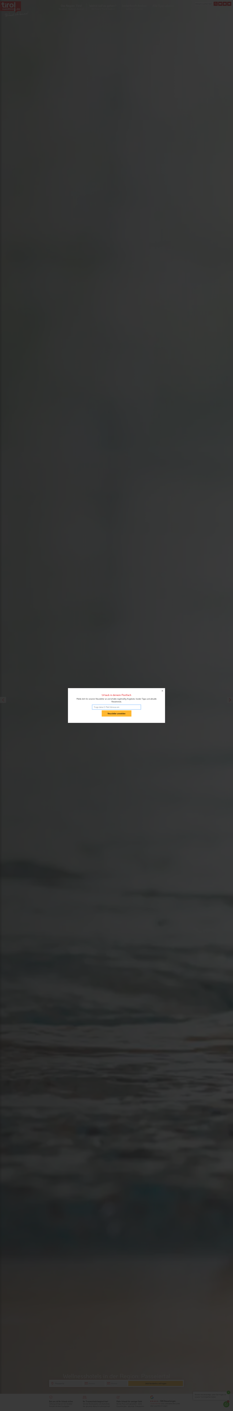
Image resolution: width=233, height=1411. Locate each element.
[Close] (162, 690)
